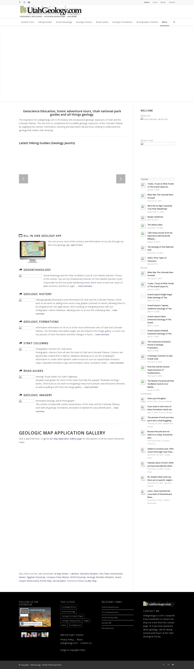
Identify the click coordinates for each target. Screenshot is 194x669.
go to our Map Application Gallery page (62, 438)
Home (146, 2)
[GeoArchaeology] (20, 269)
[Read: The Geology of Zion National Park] (143, 248)
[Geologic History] (20, 294)
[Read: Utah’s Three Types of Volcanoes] (143, 259)
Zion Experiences (108, 628)
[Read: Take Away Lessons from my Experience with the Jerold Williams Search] (143, 234)
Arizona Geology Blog (110, 617)
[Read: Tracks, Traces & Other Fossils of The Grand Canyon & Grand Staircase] (143, 185)
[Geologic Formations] (20, 321)
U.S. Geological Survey (110, 612)
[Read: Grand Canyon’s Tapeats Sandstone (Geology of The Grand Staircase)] (143, 307)
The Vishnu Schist (154, 224)
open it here (77, 244)
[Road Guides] (20, 370)
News (64, 625)
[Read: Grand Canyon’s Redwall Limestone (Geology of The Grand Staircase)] (143, 332)
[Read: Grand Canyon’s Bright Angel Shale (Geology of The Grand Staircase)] (143, 296)
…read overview (116, 362)
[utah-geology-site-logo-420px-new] (51, 11)
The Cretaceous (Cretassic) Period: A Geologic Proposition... (159, 344)
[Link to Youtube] (29, 2)
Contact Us (85, 643)
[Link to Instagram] (24, 2)
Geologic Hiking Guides (71, 620)
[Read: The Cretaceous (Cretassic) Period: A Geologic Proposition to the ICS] (143, 343)
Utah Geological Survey (110, 607)
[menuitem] (147, 2)
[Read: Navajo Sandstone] (143, 218)
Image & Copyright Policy (72, 650)
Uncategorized (75, 625)
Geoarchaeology (68, 611)
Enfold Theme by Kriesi (51, 665)
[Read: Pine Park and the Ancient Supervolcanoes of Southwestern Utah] (143, 368)
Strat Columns (35, 343)
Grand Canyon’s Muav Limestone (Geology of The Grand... (159, 319)
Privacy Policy (67, 639)
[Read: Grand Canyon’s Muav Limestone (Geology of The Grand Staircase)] (143, 318)
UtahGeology (37, 610)
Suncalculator (59, 580)
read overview (85, 286)
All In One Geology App (42, 236)
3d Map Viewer (61, 573)
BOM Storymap (78, 577)
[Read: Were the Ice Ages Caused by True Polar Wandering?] (143, 207)
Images (86, 620)
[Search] (173, 22)
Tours (154, 2)
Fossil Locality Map (87, 580)
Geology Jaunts (63, 143)
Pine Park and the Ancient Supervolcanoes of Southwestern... (158, 369)
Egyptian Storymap (36, 577)
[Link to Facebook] (20, 2)
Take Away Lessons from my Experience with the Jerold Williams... (159, 235)
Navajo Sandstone (155, 217)
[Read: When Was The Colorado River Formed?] (143, 196)
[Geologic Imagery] (20, 395)
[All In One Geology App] (20, 235)
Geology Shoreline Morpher (100, 577)
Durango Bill (106, 623)
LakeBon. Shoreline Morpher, (84, 573)
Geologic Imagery (37, 395)
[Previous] (23, 178)
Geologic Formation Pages (72, 616)
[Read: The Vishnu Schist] (143, 226)
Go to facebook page (32, 624)
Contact (172, 2)
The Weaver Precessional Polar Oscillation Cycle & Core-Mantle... (160, 384)
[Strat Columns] (20, 343)
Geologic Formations (41, 321)
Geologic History (37, 294)
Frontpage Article (69, 607)
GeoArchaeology (37, 270)
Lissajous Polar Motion (57, 577)
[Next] (120, 178)
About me (145, 115)
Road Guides (33, 371)
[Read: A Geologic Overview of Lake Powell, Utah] (143, 357)
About (163, 2)
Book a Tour (147, 140)
